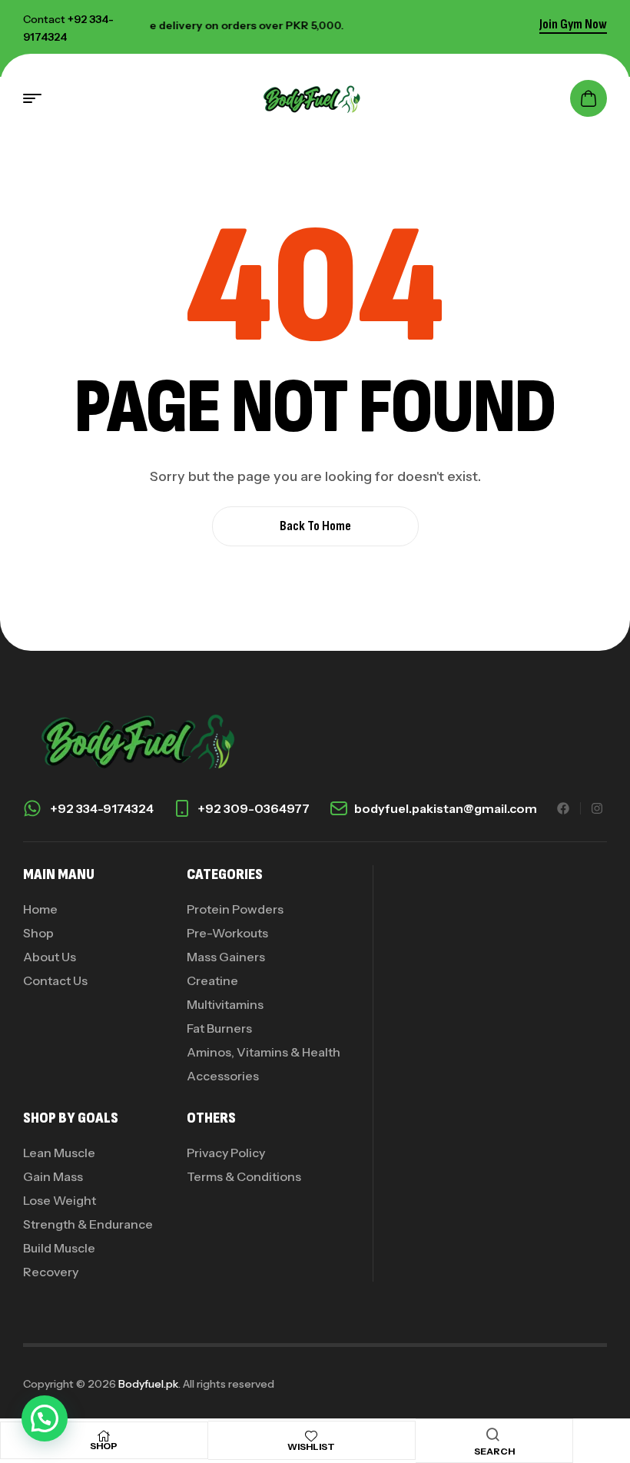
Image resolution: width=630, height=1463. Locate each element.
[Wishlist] (311, 1436)
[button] (45, 1418)
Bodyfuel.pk (148, 1384)
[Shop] (104, 1436)
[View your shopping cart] (588, 98)
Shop (104, 1445)
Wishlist (311, 1446)
